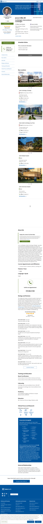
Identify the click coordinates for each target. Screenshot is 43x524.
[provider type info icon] (41, 17)
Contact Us (14, 494)
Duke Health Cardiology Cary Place (27, 123)
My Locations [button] (4, 57)
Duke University (32, 509)
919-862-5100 (30, 291)
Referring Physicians (19, 511)
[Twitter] (3, 496)
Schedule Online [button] (7, 23)
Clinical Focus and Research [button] (6, 68)
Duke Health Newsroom (20, 508)
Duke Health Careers (19, 506)
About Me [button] (3, 60)
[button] (37, 1)
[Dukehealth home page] (5, 1)
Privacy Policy (31, 519)
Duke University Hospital (24, 186)
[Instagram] (5, 494)
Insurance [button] (3, 71)
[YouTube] (5, 496)
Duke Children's (32, 504)
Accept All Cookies (31, 521)
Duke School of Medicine (33, 506)
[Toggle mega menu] (40, 1)
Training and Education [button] (6, 65)
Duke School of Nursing (33, 508)
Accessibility (3, 503)
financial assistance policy (26, 460)
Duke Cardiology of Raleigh (25, 90)
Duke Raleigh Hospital (24, 155)
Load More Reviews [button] (30, 367)
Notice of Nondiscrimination (6, 507)
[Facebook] (3, 494)
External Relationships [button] (6, 74)
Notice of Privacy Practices (5, 509)
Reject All (38, 521)
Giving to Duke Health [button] (21, 481)
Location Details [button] (18, 36)
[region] (21, 519)
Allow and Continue (25, 241)
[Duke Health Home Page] (7, 489)
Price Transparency (4, 513)
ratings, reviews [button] (7, 29)
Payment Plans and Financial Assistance (6, 511)
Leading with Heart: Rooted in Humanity (6, 505)
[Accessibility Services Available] (29, 88)
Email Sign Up (18, 509)
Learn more (28, 239)
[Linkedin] (7, 494)
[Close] (41, 516)
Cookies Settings (4, 521)
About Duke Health (19, 503)
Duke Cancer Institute (33, 503)
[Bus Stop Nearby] (31, 88)
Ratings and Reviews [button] (5, 63)
